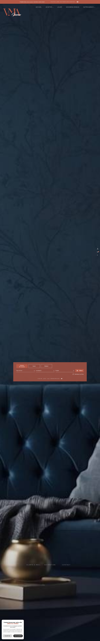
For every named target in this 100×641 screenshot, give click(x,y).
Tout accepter (18, 635)
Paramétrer (7, 635)
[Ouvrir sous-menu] (52, 7)
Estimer (46, 366)
